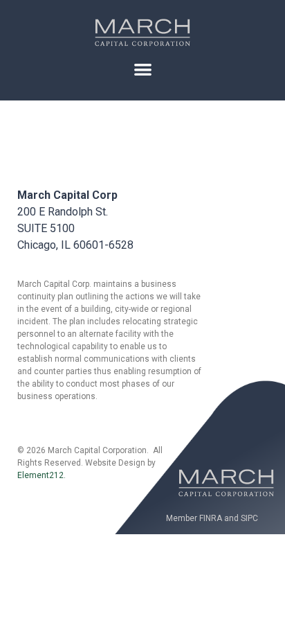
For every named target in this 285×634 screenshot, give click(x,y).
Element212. (41, 475)
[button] (143, 69)
